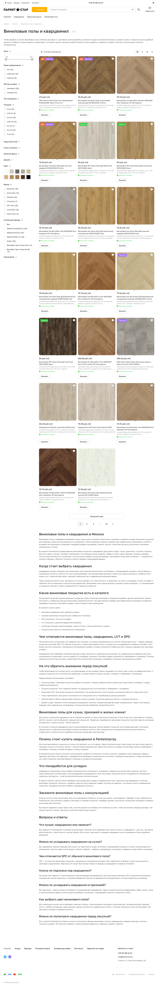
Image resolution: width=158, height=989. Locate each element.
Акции (18, 948)
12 (106, 524)
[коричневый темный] (22, 177)
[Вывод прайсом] (152, 52)
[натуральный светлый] (6, 177)
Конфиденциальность (136, 974)
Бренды (27, 948)
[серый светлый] (11, 171)
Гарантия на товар (95, 948)
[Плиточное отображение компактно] (142, 52)
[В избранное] (74, 59)
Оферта (151, 974)
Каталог (7, 948)
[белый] (6, 171)
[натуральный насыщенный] (11, 177)
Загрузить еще (96, 516)
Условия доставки (62, 948)
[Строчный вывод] (147, 52)
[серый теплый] (22, 171)
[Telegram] (5, 956)
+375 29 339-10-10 (96, 3)
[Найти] (139, 9)
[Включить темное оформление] (153, 3)
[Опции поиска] (133, 9)
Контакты (78, 948)
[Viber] (9, 956)
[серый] (17, 171)
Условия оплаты (42, 948)
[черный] (28, 177)
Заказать (44, 115)
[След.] (113, 523)
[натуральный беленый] (28, 171)
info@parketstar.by (125, 957)
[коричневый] (17, 177)
